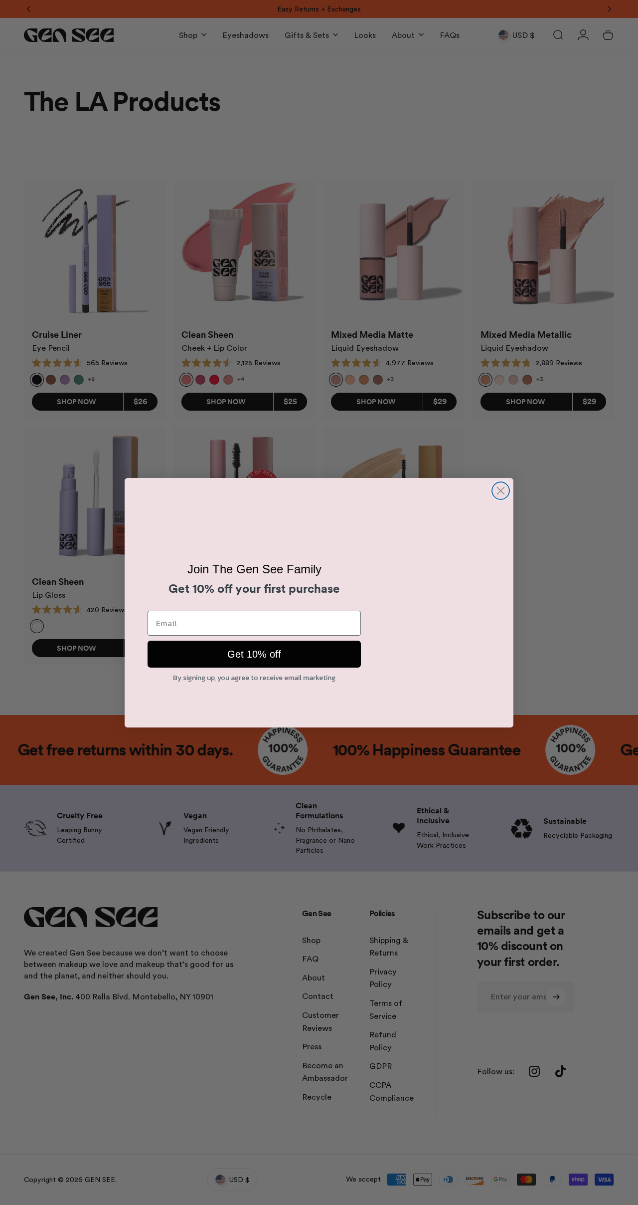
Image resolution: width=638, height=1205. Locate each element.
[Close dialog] (500, 490)
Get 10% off (254, 655)
